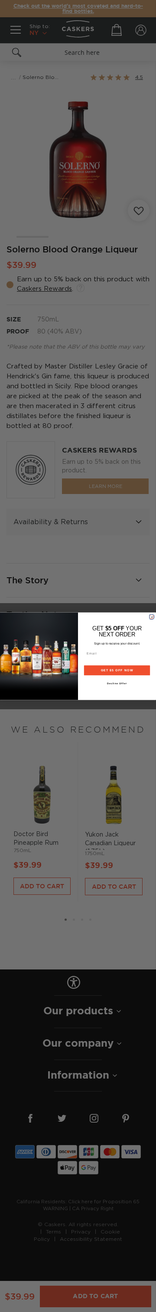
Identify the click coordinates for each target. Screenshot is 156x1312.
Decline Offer (117, 683)
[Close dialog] (151, 616)
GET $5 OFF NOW (117, 670)
